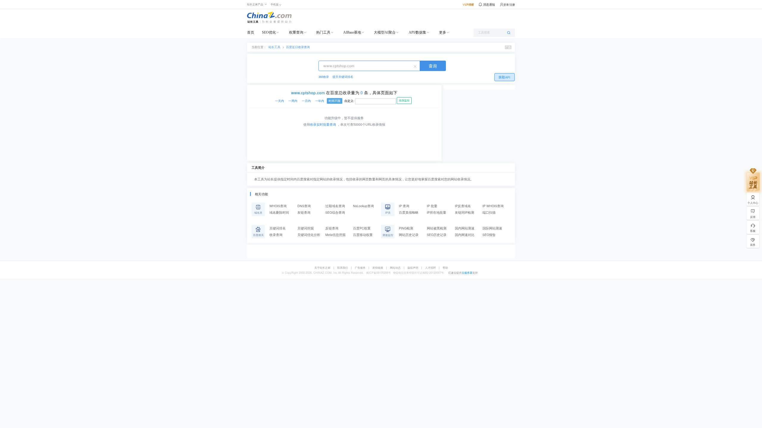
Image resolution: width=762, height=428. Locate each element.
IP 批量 (432, 206)
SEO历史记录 (436, 234)
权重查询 (296, 32)
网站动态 (395, 267)
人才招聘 (430, 267)
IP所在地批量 (436, 212)
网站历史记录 (409, 234)
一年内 (319, 101)
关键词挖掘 (305, 228)
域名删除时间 (279, 212)
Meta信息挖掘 (335, 234)
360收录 (323, 77)
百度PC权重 (362, 228)
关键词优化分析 (308, 234)
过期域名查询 (335, 206)
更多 (442, 32)
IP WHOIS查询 (493, 206)
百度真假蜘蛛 (409, 212)
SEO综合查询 (335, 212)
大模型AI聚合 (385, 32)
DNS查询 (304, 206)
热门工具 (323, 32)
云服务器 (467, 273)
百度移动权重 (363, 234)
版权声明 (412, 267)
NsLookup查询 (363, 206)
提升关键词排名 (342, 77)
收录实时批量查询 (323, 124)
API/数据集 (417, 32)
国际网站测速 (492, 228)
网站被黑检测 (436, 228)
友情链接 (377, 267)
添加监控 (404, 100)
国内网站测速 (464, 228)
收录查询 (275, 234)
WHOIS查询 (278, 206)
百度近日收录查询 (298, 47)
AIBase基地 (352, 32)
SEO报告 (489, 234)
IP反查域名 (463, 206)
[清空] (415, 66)
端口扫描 (489, 212)
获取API (504, 77)
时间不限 (335, 101)
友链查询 (303, 212)
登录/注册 (509, 5)
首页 (250, 32)
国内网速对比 (464, 234)
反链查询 (331, 228)
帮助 (445, 267)
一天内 (279, 101)
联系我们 (342, 267)
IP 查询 (404, 206)
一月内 (306, 101)
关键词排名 (277, 228)
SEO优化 (269, 32)
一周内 (292, 101)
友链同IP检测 (464, 212)
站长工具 (274, 47)
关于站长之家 (322, 267)
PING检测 (406, 228)
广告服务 (360, 267)
